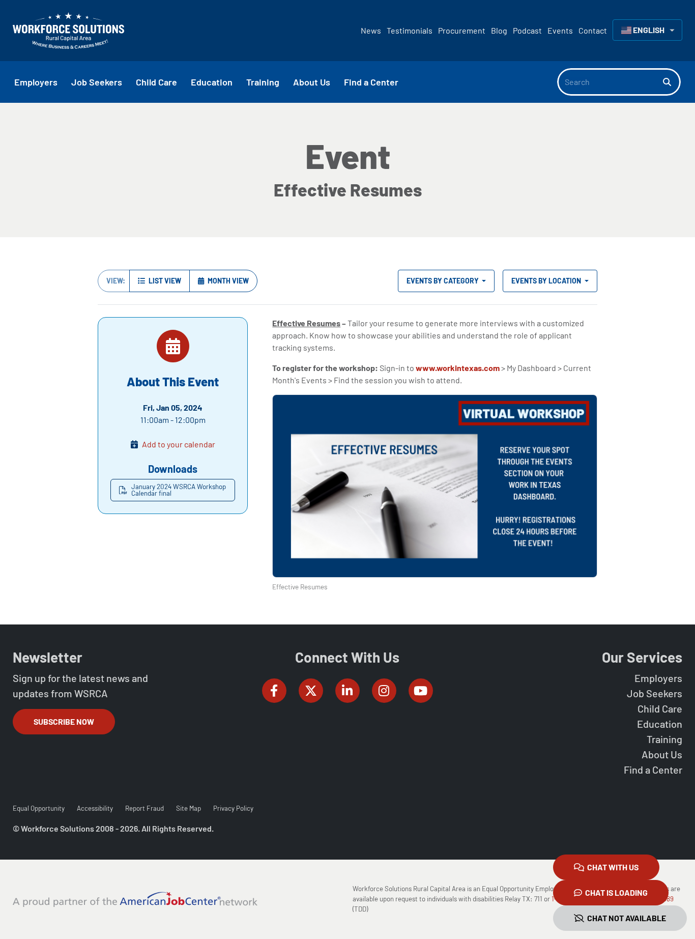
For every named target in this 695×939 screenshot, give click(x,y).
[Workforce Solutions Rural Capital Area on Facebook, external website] (274, 690)
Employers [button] (35, 82)
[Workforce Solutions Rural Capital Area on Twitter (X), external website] (311, 690)
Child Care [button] (156, 82)
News (371, 30)
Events (560, 30)
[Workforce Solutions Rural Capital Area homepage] (68, 30)
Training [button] (262, 82)
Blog (499, 30)
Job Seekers (654, 693)
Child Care (660, 708)
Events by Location (547, 280)
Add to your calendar (178, 444)
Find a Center (653, 769)
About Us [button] (311, 82)
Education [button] (212, 82)
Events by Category (443, 280)
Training (664, 739)
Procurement (461, 30)
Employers (658, 678)
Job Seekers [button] (96, 82)
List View (164, 280)
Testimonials (409, 30)
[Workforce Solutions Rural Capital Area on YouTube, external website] (421, 690)
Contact (592, 30)
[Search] (672, 82)
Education (659, 724)
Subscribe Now (64, 721)
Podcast (527, 30)
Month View (227, 280)
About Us (662, 754)
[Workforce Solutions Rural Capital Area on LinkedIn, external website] (347, 690)
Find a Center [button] (371, 82)
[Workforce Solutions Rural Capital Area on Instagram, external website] (384, 690)
